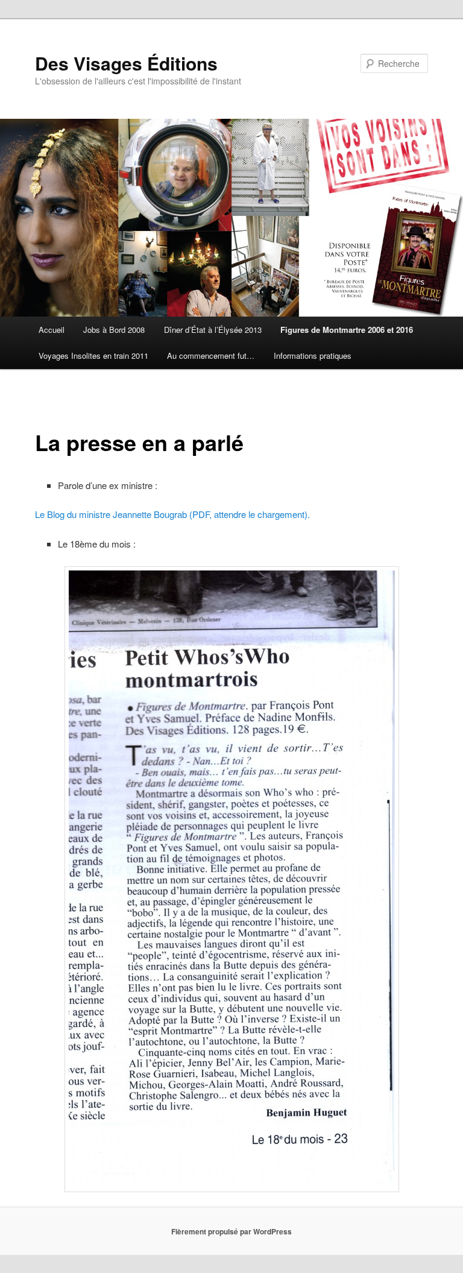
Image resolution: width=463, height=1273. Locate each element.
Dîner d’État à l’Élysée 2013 (213, 329)
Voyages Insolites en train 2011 (93, 355)
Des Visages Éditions (126, 63)
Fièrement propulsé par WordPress (231, 1231)
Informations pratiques (312, 355)
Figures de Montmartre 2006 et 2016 (346, 329)
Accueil (52, 329)
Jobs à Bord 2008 (114, 329)
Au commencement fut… (210, 355)
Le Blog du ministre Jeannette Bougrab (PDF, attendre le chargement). (172, 514)
